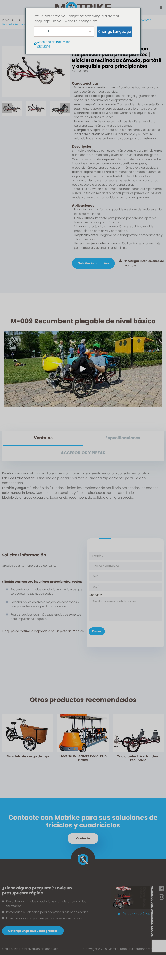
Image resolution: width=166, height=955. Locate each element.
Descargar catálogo (136, 913)
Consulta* (96, 595)
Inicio (5, 20)
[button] (7, 108)
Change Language (114, 31)
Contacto (83, 838)
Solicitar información (93, 263)
